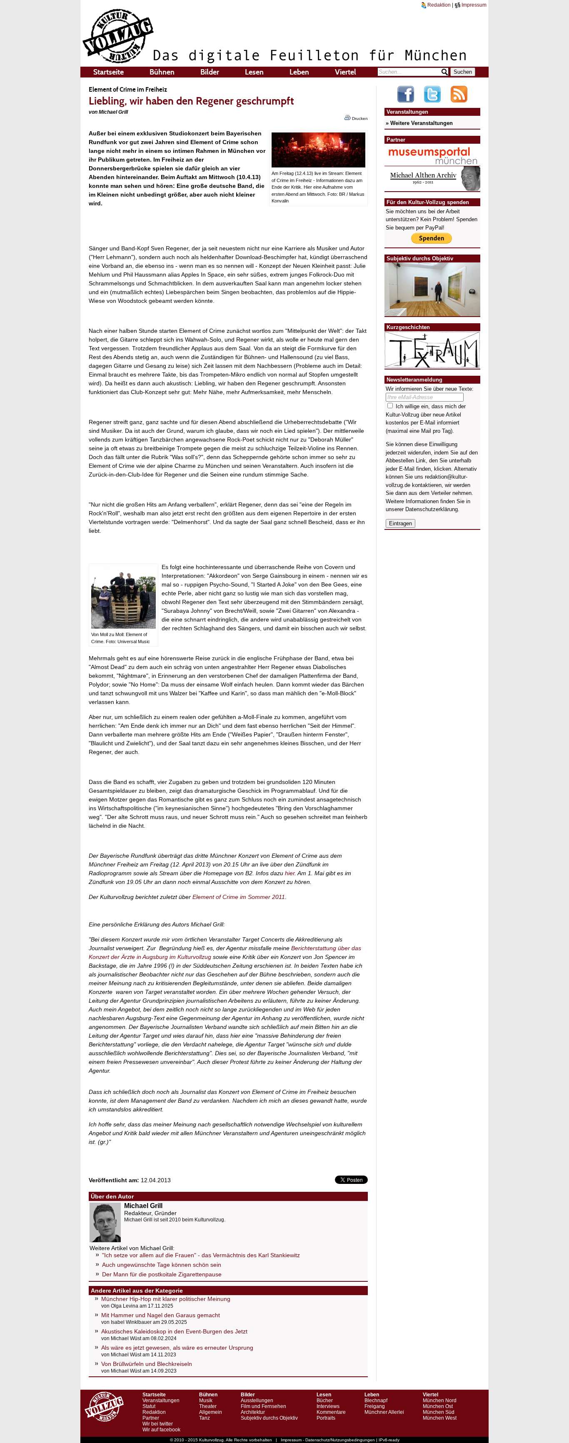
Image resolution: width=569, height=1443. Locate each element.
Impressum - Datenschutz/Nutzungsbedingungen (328, 1440)
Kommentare (331, 1412)
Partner (150, 1418)
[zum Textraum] (432, 363)
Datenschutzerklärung (431, 509)
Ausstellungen (257, 1400)
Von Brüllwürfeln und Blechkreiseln (146, 1364)
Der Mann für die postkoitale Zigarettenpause (162, 1274)
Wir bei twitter (157, 1424)
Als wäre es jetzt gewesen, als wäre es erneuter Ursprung (177, 1347)
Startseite (108, 72)
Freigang (374, 1406)
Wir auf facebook (161, 1430)
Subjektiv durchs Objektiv (269, 1418)
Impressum (473, 5)
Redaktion (438, 5)
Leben (299, 72)
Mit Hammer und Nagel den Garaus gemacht (160, 1315)
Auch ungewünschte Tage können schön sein (161, 1264)
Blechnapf (375, 1400)
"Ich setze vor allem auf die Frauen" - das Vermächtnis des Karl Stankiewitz (201, 1255)
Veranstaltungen (161, 1400)
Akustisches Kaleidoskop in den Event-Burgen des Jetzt (174, 1331)
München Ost (438, 1406)
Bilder (209, 72)
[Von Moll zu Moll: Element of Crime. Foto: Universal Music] (123, 626)
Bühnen (162, 72)
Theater (208, 1406)
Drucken (359, 118)
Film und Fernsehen (263, 1406)
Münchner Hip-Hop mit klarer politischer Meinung (165, 1299)
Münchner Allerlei (384, 1412)
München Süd (438, 1412)
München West (440, 1418)
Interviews (328, 1406)
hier (289, 873)
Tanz (204, 1418)
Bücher (325, 1400)
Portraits (326, 1418)
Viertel (345, 72)
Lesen (254, 72)
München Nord (440, 1400)
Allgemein (210, 1412)
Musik (205, 1400)
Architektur (253, 1412)
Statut (148, 1406)
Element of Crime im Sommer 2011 (238, 897)
